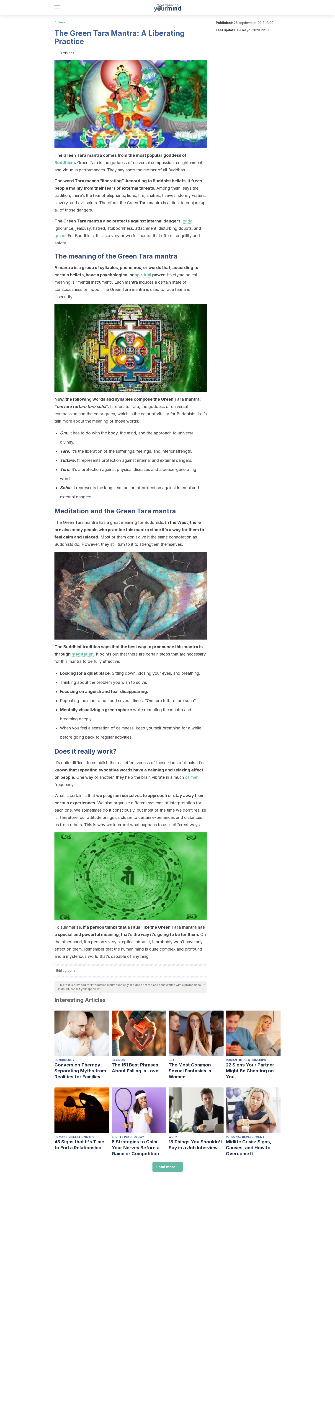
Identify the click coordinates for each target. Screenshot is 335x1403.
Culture (59, 22)
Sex (171, 1060)
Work (173, 1137)
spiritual (143, 274)
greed (59, 235)
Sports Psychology (128, 1137)
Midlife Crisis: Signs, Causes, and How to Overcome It (248, 1147)
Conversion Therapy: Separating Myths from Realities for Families (80, 1070)
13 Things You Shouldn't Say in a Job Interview (195, 1144)
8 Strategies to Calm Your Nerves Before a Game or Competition (136, 1147)
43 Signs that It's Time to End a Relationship (79, 1144)
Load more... (167, 1167)
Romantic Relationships (246, 1060)
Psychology (64, 1060)
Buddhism (64, 162)
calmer (191, 777)
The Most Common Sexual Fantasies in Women (190, 1070)
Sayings (118, 1060)
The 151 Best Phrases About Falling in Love (135, 1068)
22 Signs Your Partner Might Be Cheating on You (250, 1070)
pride (187, 221)
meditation (83, 654)
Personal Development (245, 1137)
